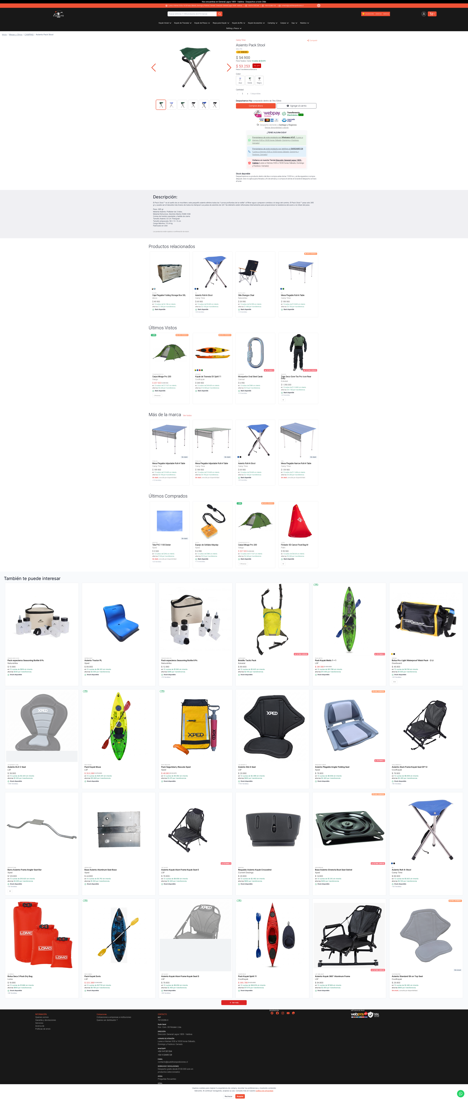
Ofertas (378, 14)
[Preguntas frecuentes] (318, 5)
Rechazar (228, 1096)
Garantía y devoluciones (45, 1020)
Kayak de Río (237, 23)
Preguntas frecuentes (167, 1079)
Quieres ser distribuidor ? (107, 1020)
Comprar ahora (256, 105)
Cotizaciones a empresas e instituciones (114, 1017)
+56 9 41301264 (253, 5)
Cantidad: (240, 89)
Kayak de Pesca (200, 23)
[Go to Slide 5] (204, 105)
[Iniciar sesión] (423, 13)
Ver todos (187, 415)
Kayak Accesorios (255, 23)
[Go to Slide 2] (171, 105)
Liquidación (369, 14)
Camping (271, 23)
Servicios (39, 1023)
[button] (191, 67)
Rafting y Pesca (232, 28)
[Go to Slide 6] (214, 105)
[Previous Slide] (153, 67)
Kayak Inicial (164, 23)
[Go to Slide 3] (182, 105)
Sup (293, 23)
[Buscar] (219, 13)
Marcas (386, 14)
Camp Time (241, 40)
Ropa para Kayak (220, 23)
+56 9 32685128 (270, 5)
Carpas (283, 23)
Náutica (303, 23)
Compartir (313, 40)
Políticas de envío (42, 1029)
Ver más (235, 1003)
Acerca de (39, 1026)
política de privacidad (264, 1091)
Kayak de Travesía (181, 23)
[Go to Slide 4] (193, 105)
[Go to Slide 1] (161, 105)
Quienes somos (42, 1017)
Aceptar (240, 1096)
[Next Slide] (229, 67)
